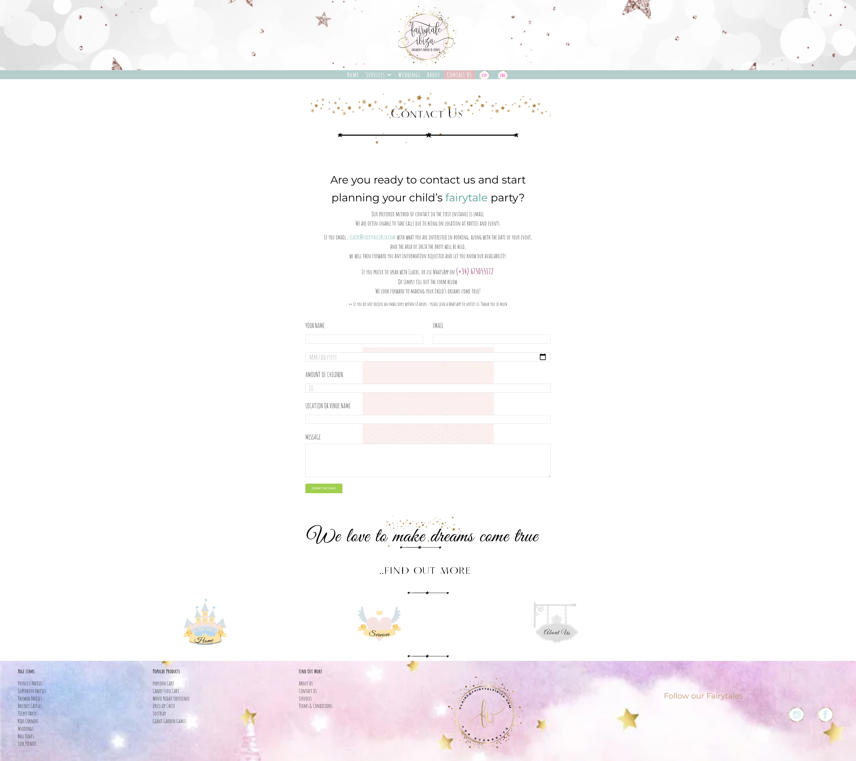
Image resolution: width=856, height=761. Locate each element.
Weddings (25, 728)
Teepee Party (27, 713)
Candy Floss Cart (166, 690)
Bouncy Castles (30, 705)
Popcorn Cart (163, 683)
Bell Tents (26, 736)
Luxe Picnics (27, 743)
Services (305, 698)
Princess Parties (30, 683)
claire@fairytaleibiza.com (373, 237)
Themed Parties (30, 698)
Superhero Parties (32, 690)
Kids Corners (28, 720)
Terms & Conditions (315, 705)
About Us (306, 683)
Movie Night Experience (171, 698)
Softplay (159, 713)
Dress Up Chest (164, 705)
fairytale (466, 197)
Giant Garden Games (170, 720)
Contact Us (308, 690)
